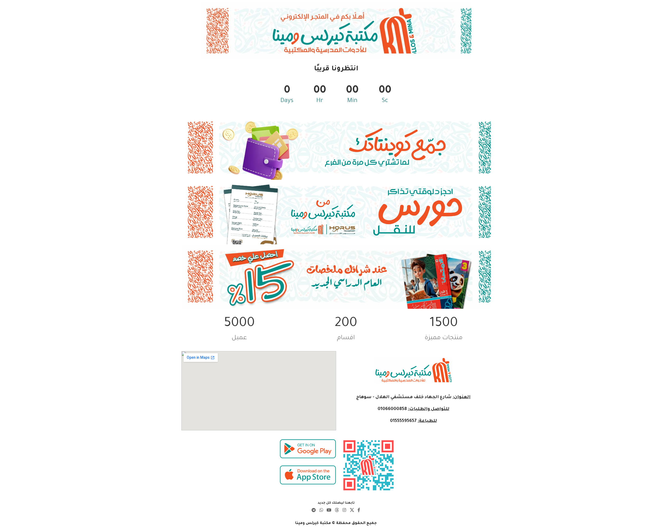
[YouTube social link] (329, 510)
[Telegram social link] (314, 510)
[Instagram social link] (344, 510)
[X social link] (352, 510)
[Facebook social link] (359, 510)
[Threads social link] (337, 510)
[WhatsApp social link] (321, 510)
